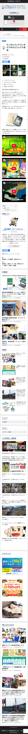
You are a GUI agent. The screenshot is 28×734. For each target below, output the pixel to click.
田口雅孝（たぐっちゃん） (9, 54)
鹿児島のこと (5, 686)
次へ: (13, 263)
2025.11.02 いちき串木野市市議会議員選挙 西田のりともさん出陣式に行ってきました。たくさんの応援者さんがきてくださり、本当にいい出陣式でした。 (21, 393)
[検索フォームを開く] (17, 29)
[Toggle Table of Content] (14, 206)
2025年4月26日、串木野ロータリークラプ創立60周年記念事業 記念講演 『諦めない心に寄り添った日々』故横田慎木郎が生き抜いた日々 (14, 443)
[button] (2, 29)
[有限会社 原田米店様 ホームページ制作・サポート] (14, 332)
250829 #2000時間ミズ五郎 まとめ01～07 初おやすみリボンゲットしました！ (21, 403)
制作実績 (4, 40)
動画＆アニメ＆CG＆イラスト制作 (12, 253)
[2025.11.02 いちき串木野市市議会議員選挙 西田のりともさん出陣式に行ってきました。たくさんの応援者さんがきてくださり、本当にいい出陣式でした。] (14, 706)
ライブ (24, 29)
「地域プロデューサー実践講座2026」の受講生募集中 (20, 366)
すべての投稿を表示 (14, 246)
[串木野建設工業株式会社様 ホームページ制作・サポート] (14, 308)
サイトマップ (13, 727)
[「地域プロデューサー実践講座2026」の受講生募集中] (14, 657)
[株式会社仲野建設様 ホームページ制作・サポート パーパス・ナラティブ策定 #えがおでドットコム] (14, 282)
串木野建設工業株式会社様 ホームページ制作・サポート (13, 318)
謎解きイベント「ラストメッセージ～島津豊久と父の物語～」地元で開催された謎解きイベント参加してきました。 (14, 486)
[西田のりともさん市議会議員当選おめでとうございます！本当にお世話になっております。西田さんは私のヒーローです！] (14, 681)
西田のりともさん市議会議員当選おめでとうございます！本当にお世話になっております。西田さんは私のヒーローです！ (21, 380)
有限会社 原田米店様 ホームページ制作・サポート (14, 342)
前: (12, 258)
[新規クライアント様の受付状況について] (14, 635)
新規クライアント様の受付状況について (20, 354)
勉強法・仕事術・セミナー (7, 663)
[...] (4, 460)
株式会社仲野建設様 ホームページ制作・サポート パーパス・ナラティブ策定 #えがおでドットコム (14, 294)
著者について (6, 208)
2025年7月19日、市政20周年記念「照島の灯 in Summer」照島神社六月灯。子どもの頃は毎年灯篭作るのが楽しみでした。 (13, 530)
